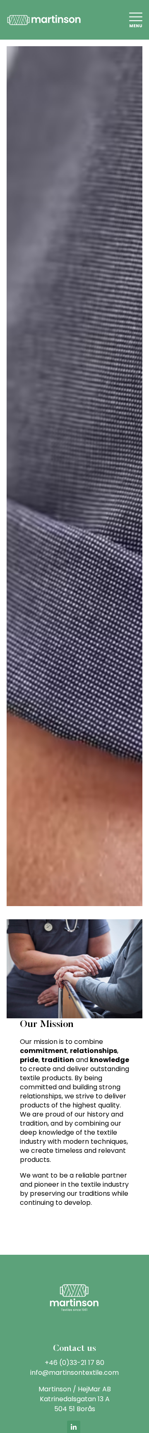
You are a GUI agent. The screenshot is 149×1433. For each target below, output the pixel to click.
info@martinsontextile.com (74, 1372)
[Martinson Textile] (44, 19)
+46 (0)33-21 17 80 (74, 1362)
